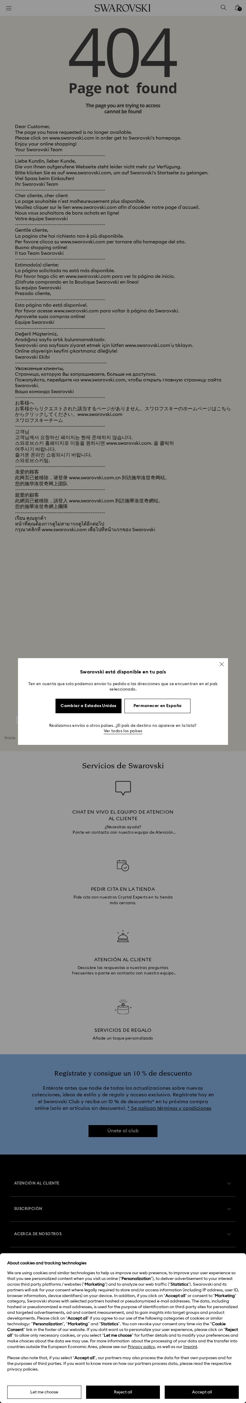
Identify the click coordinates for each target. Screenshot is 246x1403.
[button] (222, 664)
